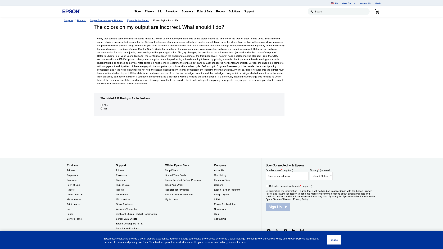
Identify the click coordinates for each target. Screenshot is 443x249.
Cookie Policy (274, 238)
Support (68, 20)
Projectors (72, 175)
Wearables (122, 194)
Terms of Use (280, 199)
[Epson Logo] (71, 11)
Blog (216, 214)
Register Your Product (177, 189)
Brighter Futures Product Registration (136, 214)
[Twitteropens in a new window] (277, 230)
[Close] (334, 240)
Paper (70, 214)
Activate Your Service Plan (179, 194)
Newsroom (220, 209)
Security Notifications (127, 228)
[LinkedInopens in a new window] (294, 230)
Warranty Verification (127, 209)
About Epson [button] (347, 3)
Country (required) (320, 170)
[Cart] (377, 11)
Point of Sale (73, 184)
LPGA (217, 199)
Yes (106, 105)
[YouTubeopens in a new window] (285, 230)
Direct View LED (75, 194)
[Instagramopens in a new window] (302, 230)
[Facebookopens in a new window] (269, 230)
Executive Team (222, 180)
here (243, 242)
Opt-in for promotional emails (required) (290, 186)
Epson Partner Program (227, 189)
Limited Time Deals (175, 175)
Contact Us (220, 218)
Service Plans (74, 218)
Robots (71, 189)
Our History (220, 175)
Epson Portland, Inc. (225, 204)
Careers (218, 184)
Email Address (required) (279, 170)
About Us (219, 170)
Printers (81, 20)
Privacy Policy (300, 199)
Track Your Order (174, 184)
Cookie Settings (237, 238)
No (105, 109)
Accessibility (365, 3)
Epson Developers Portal (129, 223)
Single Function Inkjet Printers (106, 20)
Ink (68, 209)
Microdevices (74, 199)
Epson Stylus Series (138, 20)
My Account (171, 199)
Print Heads (73, 204)
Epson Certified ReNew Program (183, 180)
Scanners (72, 180)
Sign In (378, 3)
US (336, 3)
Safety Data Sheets (126, 218)
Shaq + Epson (221, 194)
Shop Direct (171, 170)
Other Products (124, 204)
